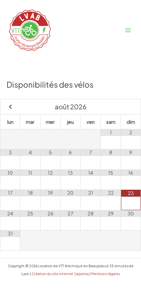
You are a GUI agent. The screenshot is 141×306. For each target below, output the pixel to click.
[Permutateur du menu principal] (127, 30)
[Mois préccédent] (10, 107)
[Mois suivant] (131, 107)
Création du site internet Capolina (60, 274)
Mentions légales (105, 274)
